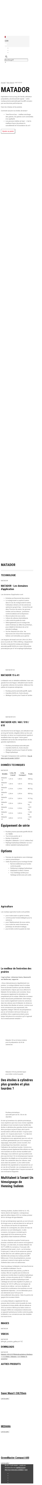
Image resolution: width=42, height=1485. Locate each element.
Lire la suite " (5, 1398)
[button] (17, 570)
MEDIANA (6, 1426)
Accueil (3, 82)
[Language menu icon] (6, 44)
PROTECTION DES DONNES (14, 1470)
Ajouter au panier (8, 131)
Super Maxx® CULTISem (13, 1393)
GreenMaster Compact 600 (15, 1457)
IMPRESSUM (20, 1467)
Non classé (10, 82)
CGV (26, 1470)
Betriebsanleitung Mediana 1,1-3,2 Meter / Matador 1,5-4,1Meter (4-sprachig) (16, 1356)
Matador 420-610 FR (7, 1354)
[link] (5, 62)
